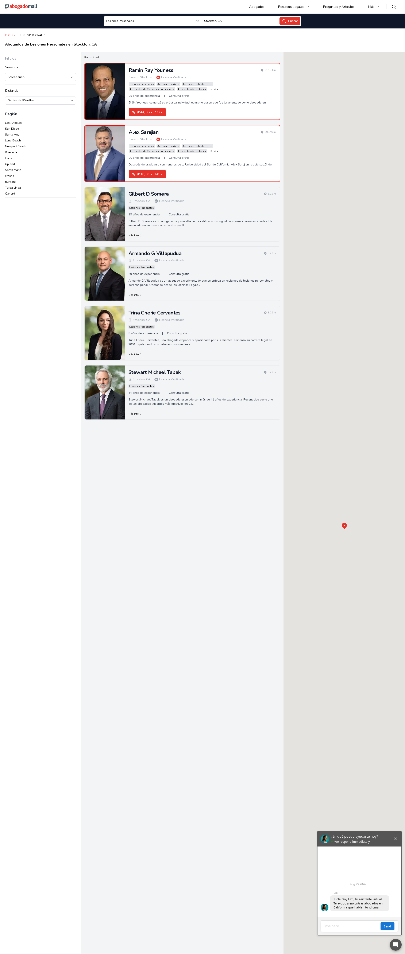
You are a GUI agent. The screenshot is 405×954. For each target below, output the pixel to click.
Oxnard (10, 194)
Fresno (9, 176)
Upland (10, 164)
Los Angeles (13, 123)
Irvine (8, 158)
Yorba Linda (13, 188)
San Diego (12, 129)
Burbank (10, 182)
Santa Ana (12, 135)
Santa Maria (13, 170)
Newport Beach (15, 146)
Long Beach (13, 140)
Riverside (11, 152)
